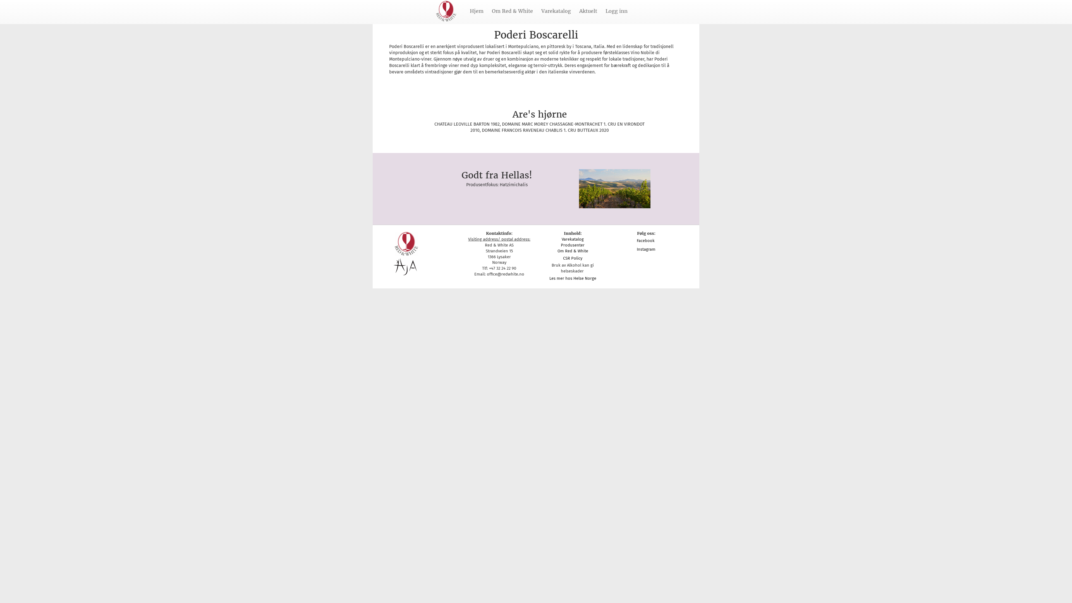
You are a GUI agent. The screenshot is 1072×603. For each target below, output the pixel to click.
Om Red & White (512, 11)
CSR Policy (572, 258)
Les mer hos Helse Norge (572, 278)
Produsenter (573, 245)
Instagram (646, 249)
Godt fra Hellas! (496, 175)
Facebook (646, 240)
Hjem (477, 11)
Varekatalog (556, 11)
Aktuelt (588, 11)
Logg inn (617, 11)
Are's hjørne (540, 114)
